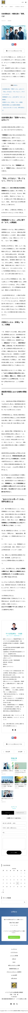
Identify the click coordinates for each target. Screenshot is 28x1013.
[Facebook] (13, 730)
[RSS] (17, 1004)
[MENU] (25, 2)
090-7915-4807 (14, 922)
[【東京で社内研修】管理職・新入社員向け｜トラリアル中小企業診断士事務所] (3, 2)
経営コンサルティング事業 (14, 965)
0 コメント (8, 812)
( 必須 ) (9, 823)
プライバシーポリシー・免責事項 (14, 971)
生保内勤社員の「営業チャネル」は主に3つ (13, 89)
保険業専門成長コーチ (14, 968)
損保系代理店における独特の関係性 (11, 105)
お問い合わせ (14, 978)
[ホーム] (2, 6)
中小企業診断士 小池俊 (14, 633)
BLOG (14, 962)
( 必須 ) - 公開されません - (10, 827)
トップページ (14, 949)
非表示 (15, 85)
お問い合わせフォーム (14, 937)
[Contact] (15, 730)
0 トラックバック (20, 812)
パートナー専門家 (14, 955)
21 (17, 883)
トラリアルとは (14, 952)
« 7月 (2, 892)
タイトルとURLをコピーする (15, 50)
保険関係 (9, 20)
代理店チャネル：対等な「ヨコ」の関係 (12, 102)
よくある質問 (14, 975)
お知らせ (14, 958)
